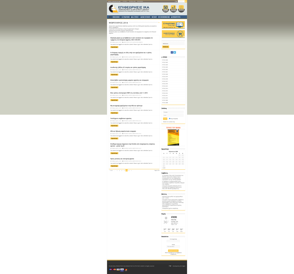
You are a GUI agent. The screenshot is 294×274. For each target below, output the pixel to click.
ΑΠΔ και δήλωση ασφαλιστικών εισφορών (123, 131)
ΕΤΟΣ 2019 (165, 76)
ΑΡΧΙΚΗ (110, 16)
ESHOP (155, 17)
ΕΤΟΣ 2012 (165, 93)
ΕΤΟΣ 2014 (165, 88)
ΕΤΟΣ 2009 (165, 100)
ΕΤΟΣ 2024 (165, 64)
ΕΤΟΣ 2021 (165, 72)
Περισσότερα (114, 47)
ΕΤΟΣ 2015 (165, 86)
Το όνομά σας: (173, 239)
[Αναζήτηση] (186, 1)
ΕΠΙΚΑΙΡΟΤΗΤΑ (176, 17)
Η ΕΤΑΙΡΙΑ (125, 1)
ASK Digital (182, 266)
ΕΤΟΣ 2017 (165, 81)
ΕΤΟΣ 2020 (165, 74)
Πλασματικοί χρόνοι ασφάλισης (170, 208)
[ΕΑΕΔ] (129, 8)
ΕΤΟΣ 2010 (165, 98)
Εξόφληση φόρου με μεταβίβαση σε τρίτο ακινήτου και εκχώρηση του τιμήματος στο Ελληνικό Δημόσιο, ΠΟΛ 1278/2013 (131, 39)
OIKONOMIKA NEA (165, 17)
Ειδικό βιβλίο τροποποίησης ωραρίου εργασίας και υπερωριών (129, 80)
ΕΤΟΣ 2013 (165, 91)
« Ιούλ (163, 168)
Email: (173, 244)
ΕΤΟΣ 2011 (165, 95)
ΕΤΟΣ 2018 (165, 79)
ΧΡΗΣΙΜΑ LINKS (132, 1)
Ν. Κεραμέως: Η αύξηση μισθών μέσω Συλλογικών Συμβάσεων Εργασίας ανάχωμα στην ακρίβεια (173, 183)
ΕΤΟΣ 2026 (165, 60)
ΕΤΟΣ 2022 (165, 69)
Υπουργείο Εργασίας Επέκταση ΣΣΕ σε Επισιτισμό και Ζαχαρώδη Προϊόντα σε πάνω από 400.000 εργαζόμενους (172, 187)
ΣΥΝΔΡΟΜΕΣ (126, 17)
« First (111, 170)
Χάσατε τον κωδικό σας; (169, 121)
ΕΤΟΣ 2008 (165, 102)
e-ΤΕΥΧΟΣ (135, 17)
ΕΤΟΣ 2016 (165, 83)
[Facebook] (175, 1)
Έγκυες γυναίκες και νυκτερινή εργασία (122, 159)
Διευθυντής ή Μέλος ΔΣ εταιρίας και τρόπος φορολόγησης (128, 67)
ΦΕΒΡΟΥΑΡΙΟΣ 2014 (127, 42)
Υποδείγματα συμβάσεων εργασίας (121, 118)
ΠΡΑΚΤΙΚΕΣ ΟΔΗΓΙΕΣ (127, 57)
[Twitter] (176, 1)
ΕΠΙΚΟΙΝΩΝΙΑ (140, 1)
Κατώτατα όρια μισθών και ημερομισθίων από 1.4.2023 (172, 197)
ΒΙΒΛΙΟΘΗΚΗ (116, 17)
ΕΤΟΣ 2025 (165, 62)
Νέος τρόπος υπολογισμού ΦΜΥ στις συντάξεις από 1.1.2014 (128, 93)
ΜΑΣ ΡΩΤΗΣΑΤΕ (146, 17)
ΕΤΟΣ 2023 (165, 67)
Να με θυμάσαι (174, 118)
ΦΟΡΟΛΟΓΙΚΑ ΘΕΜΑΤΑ (138, 42)
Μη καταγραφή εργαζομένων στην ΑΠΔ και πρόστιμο (126, 106)
